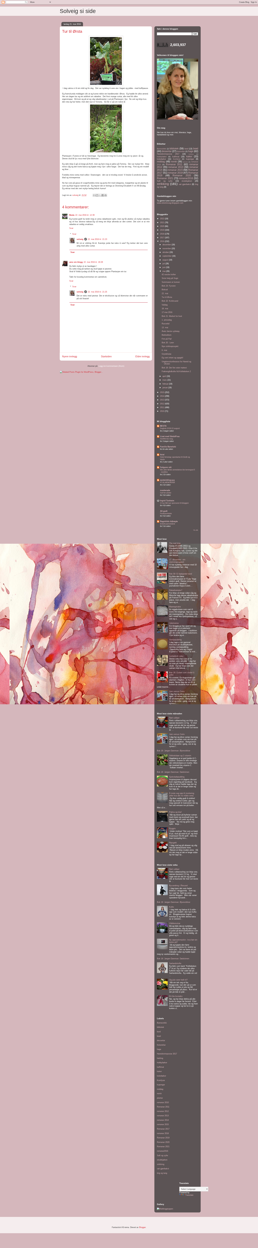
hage (190, 151)
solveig (80, 239)
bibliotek (174, 148)
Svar (71, 228)
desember (167, 244)
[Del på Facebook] (102, 195)
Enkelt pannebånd (167, 524)
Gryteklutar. (167, 354)
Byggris (172, 828)
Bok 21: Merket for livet (172, 316)
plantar (185, 162)
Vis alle (195, 530)
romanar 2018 (175, 172)
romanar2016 (186, 178)
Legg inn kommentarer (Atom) (111, 366)
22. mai (165, 293)
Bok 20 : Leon (168, 342)
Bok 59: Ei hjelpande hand (180, 574)
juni (164, 267)
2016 (162, 241)
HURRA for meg (166, 439)
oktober (165, 252)
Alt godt (163, 511)
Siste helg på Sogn (170, 278)
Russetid (165, 323)
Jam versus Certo (177, 691)
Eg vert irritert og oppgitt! (172, 358)
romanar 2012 (163, 1111)
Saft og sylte (164, 181)
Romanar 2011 (174, 164)
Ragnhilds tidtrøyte (169, 521)
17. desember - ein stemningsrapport (177, 561)
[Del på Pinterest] (105, 195)
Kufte (171, 907)
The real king (174, 543)
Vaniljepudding (175, 640)
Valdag (165, 305)
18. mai (165, 308)
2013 (162, 400)
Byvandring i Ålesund (178, 885)
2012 (162, 404)
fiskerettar (181, 151)
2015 (162, 392)
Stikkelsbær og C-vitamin (180, 755)
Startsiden (106, 356)
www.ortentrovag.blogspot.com (170, 203)
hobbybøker (162, 157)
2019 (162, 230)
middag (161, 161)
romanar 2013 (175, 167)
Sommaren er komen (171, 282)
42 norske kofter (169, 274)
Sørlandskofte (175, 963)
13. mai (165, 327)
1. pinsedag (167, 320)
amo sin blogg (76, 262)
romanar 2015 (175, 170)
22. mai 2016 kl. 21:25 (97, 292)
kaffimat (175, 156)
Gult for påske (165, 493)
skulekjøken (187, 181)
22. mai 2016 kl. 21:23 (97, 239)
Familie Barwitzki (168, 447)
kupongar (190, 159)
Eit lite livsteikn (175, 996)
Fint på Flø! (167, 339)
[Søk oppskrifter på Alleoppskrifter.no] (165, 1209)
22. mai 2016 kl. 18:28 (93, 262)
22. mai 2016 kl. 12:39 (85, 215)
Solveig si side (78, 11)
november (167, 248)
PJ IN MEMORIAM (167, 482)
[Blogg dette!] (97, 195)
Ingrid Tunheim (167, 500)
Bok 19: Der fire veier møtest (174, 368)
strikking (163, 184)
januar (165, 387)
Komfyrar (176, 159)
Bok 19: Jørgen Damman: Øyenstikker (173, 751)
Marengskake (175, 607)
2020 (162, 226)
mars (164, 380)
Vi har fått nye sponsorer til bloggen (174, 503)
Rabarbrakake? (175, 590)
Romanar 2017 (163, 1129)
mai (164, 271)
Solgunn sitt (165, 467)
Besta (71, 215)
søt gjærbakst (185, 184)
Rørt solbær (174, 718)
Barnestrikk (161, 149)
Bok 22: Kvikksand (170, 301)
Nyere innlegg (69, 356)
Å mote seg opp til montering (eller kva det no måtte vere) (181, 794)
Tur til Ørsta (167, 297)
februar (165, 384)
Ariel (162, 454)
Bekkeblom (166, 335)
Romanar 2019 (163, 1138)
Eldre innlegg (142, 356)
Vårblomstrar (174, 923)
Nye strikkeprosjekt (170, 346)
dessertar (167, 151)
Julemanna (174, 623)
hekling (191, 154)
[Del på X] (99, 195)
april (164, 376)
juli (163, 263)
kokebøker (161, 159)
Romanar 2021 (165, 178)
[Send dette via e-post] (94, 195)
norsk (174, 161)
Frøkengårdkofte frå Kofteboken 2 (176, 371)
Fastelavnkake (166, 513)
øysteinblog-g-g (167, 480)
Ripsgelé (173, 843)
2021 (162, 222)
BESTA (163, 426)
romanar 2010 (163, 1102)
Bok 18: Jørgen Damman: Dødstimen (173, 772)
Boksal (165, 289)
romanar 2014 (163, 1120)
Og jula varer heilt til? (178, 980)
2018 (162, 234)
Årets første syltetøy (171, 331)
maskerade (165, 490)
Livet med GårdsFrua (169, 436)
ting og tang (162, 1173)
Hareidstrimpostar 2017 (168, 154)
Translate (189, 1195)
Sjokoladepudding (176, 777)
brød (195, 148)
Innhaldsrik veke (176, 656)
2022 (162, 218)
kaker (189, 156)
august (165, 260)
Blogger (142, 1227)
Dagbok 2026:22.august (170, 428)
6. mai (164, 350)
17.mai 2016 (167, 312)
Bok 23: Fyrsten (169, 286)
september (167, 256)
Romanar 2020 (182, 175)
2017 (162, 237)
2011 (162, 407)
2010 (162, 411)
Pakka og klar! (175, 812)
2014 (162, 396)
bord (186, 149)
